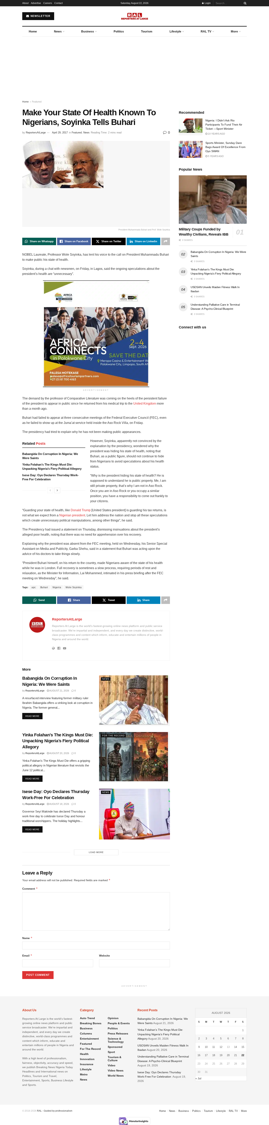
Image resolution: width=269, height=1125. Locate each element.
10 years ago (216, 133)
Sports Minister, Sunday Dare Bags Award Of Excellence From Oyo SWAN (225, 147)
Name (27, 938)
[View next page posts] (57, 490)
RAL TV (206, 31)
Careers (47, 3)
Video (111, 1065)
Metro (84, 1074)
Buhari (44, 587)
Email (27, 955)
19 (221, 1055)
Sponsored (115, 1046)
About (25, 3)
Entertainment (89, 1038)
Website (104, 955)
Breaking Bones (90, 1023)
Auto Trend (87, 1018)
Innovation (87, 1059)
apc (34, 587)
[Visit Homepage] (134, 16)
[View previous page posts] (50, 490)
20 (228, 1055)
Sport (111, 1052)
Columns (86, 1033)
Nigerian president (72, 515)
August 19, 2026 (59, 804)
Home (33, 31)
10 (206, 1047)
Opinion (113, 1018)
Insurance (86, 1064)
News (58, 31)
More (234, 31)
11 (213, 1047)
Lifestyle (175, 31)
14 (235, 1047)
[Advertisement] (134, 66)
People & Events (119, 1023)
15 (242, 1047)
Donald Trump (81, 510)
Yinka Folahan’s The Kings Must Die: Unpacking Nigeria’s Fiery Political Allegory (57, 741)
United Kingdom (144, 403)
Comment (30, 888)
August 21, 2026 (59, 690)
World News (116, 1075)
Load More (96, 852)
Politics (119, 31)
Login (207, 3)
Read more (34, 716)
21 (235, 1055)
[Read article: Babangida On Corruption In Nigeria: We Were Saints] (134, 700)
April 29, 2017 (60, 132)
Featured (37, 101)
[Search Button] (244, 3)
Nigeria (57, 587)
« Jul (198, 1078)
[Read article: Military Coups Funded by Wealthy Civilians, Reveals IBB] (213, 199)
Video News (115, 1070)
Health (84, 1054)
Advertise (36, 3)
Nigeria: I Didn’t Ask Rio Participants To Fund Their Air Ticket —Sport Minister (223, 124)
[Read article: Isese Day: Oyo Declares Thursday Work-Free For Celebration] (134, 814)
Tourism (146, 31)
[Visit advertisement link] (96, 333)
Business (87, 31)
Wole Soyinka (74, 587)
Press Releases (118, 1033)
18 (213, 1055)
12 (221, 1047)
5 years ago (215, 156)
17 (206, 1055)
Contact (58, 3)
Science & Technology (116, 1040)
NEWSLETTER (40, 16)
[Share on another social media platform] (165, 241)
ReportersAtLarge (36, 132)
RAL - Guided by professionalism (54, 1110)
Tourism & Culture (114, 1059)
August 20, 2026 (59, 753)
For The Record (113, 735)
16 (199, 1055)
